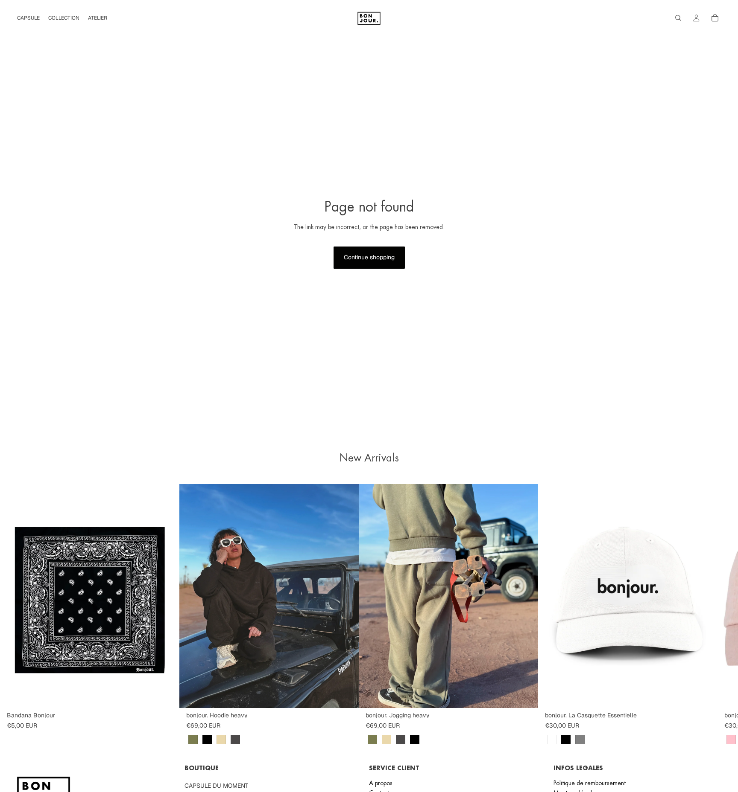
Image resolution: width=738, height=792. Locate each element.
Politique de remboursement (590, 783)
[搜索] (678, 18)
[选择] (345, 694)
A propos (380, 783)
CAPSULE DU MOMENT (216, 785)
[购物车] (715, 18)
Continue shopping (369, 257)
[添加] (166, 694)
